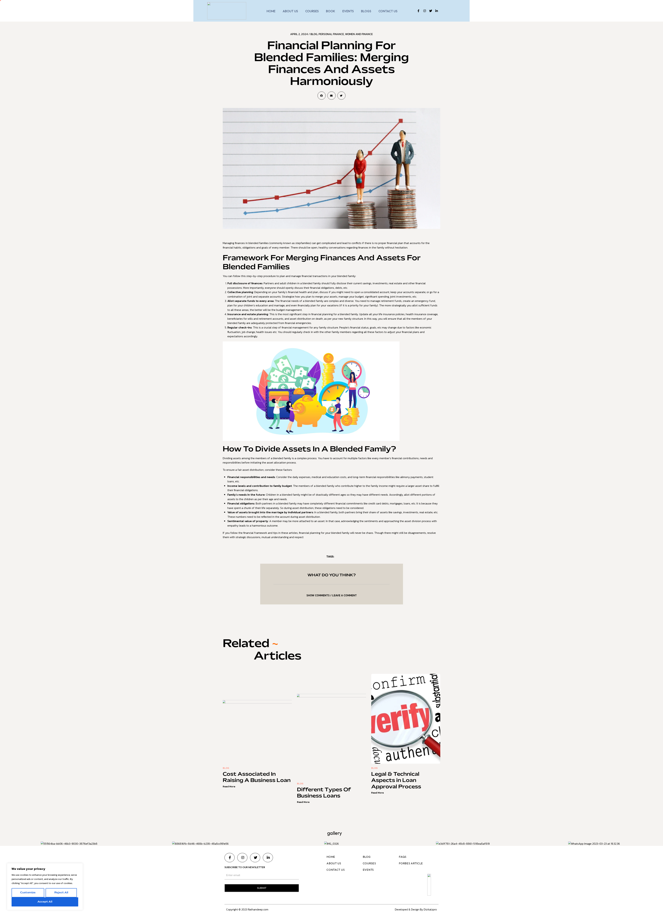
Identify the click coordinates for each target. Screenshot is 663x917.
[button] (322, 96)
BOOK (330, 11)
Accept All (44, 902)
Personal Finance (331, 34)
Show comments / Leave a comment (331, 595)
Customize (28, 892)
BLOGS (366, 11)
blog (313, 34)
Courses (312, 11)
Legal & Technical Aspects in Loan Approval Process (396, 780)
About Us (290, 11)
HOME (271, 11)
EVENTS (348, 11)
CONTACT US (387, 11)
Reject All (61, 892)
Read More (229, 786)
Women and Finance (359, 34)
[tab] (331, 595)
